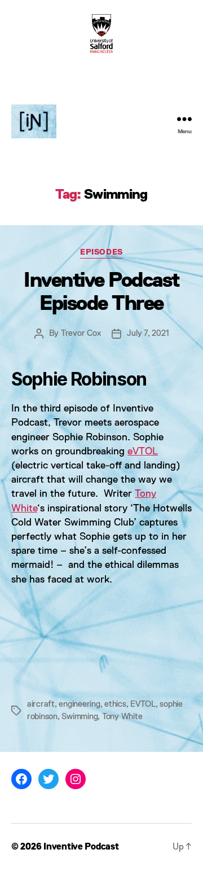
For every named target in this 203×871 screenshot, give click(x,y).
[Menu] (184, 118)
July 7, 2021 (148, 333)
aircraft (41, 704)
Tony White (122, 716)
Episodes (101, 252)
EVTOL (143, 704)
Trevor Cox (80, 333)
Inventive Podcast (80, 847)
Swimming (79, 716)
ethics (115, 704)
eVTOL (142, 452)
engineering (79, 704)
